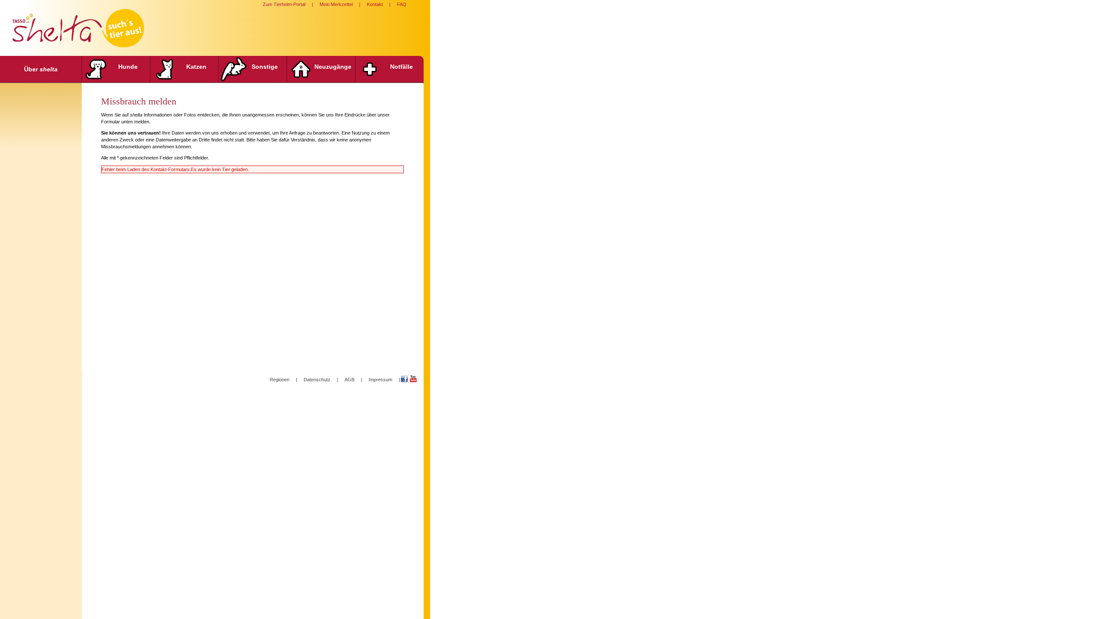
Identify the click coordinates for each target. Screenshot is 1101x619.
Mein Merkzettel (336, 4)
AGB (349, 379)
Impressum (380, 379)
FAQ (401, 4)
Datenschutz (317, 379)
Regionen (279, 379)
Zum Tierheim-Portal (284, 4)
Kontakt (375, 4)
